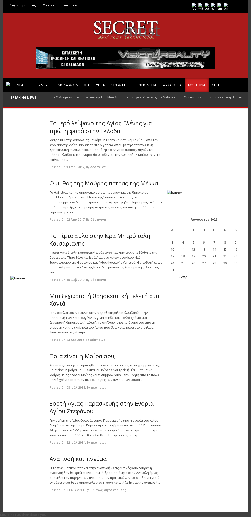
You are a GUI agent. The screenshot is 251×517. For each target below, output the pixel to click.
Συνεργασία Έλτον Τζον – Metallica (151, 97)
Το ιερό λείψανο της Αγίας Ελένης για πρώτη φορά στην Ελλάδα (101, 127)
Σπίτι (216, 85)
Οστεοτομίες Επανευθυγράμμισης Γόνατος (214, 97)
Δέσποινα (98, 167)
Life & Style (40, 85)
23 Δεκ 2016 (75, 340)
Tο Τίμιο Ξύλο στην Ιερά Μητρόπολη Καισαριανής (100, 239)
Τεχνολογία (145, 85)
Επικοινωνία (71, 5)
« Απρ (183, 277)
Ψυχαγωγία (172, 85)
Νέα (19, 85)
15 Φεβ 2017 (75, 280)
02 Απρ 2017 (75, 220)
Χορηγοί (49, 5)
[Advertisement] (27, 192)
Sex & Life (120, 85)
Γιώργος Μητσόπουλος (108, 490)
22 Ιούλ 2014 (75, 442)
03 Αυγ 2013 (75, 490)
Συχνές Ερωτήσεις (23, 5)
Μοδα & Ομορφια (73, 85)
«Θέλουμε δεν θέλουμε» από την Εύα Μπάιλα (86, 97)
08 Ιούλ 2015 (75, 387)
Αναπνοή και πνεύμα (78, 459)
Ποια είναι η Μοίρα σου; (83, 356)
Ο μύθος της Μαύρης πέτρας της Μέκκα (104, 183)
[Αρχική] (8, 84)
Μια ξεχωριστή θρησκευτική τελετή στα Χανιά (104, 299)
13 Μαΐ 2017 (75, 167)
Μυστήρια (196, 85)
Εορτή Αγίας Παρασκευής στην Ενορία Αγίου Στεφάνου (102, 407)
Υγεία (100, 85)
